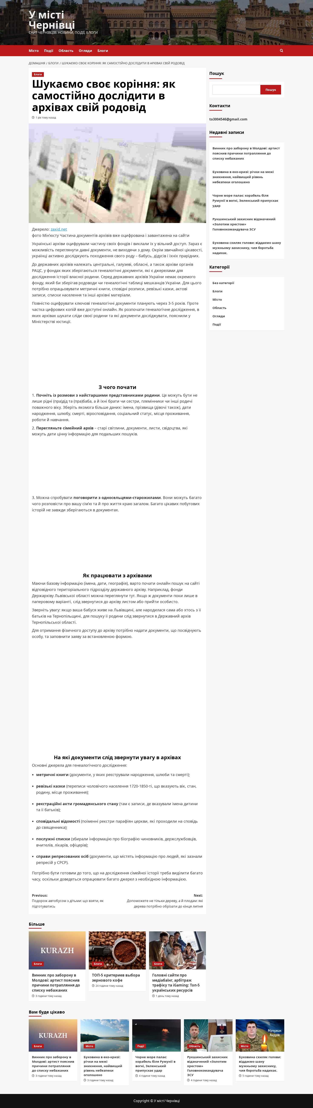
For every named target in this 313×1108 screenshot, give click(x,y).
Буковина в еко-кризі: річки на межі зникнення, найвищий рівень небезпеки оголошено (243, 177)
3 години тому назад (49, 996)
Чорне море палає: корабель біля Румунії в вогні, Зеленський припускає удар (245, 200)
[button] (281, 50)
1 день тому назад (167, 996)
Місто (34, 50)
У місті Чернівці (52, 20)
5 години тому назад (255, 1076)
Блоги (103, 50)
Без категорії (223, 282)
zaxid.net (59, 229)
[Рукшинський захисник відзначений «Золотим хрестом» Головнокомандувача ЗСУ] (208, 1035)
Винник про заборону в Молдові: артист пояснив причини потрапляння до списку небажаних (56, 983)
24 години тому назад (109, 986)
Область (66, 50)
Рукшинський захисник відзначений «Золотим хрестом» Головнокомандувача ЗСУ (244, 224)
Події (48, 50)
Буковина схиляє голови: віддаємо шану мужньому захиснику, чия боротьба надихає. (246, 247)
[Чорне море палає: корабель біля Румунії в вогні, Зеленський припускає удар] (156, 1035)
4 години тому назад (152, 1076)
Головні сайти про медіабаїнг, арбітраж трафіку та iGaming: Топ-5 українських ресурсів (176, 983)
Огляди (85, 50)
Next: (165, 901)
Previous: (67, 901)
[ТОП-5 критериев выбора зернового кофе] (117, 950)
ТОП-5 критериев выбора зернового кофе (116, 978)
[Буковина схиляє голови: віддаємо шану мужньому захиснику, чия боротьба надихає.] (260, 1035)
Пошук (216, 73)
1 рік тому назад (46, 117)
